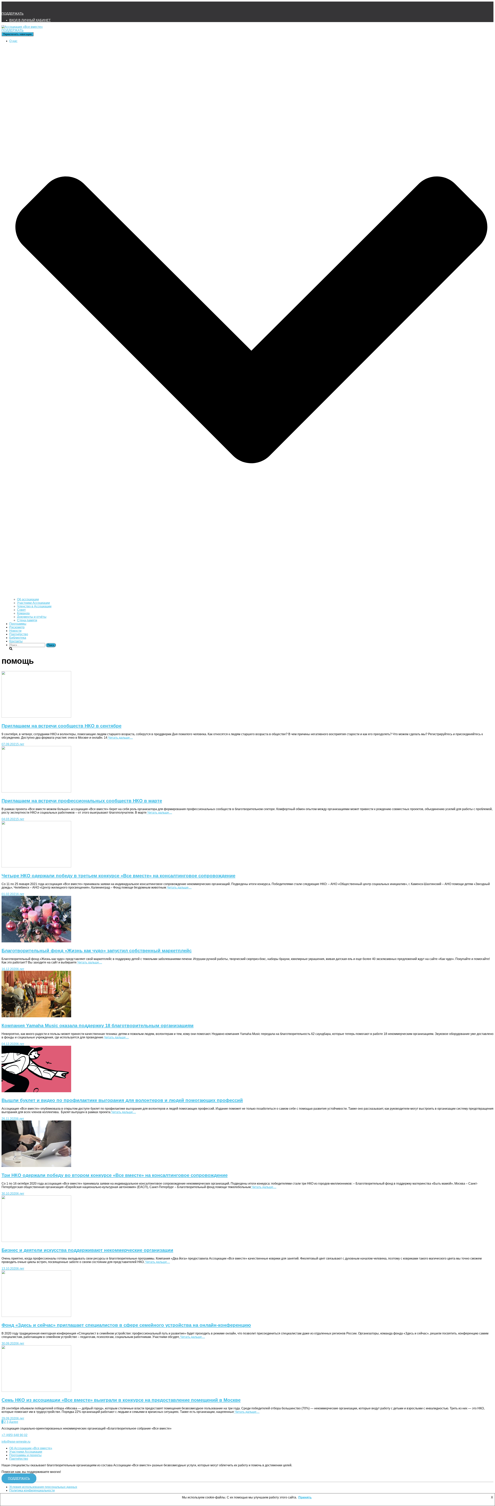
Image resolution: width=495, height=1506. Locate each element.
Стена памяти (27, 620)
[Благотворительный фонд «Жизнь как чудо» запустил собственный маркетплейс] (36, 941)
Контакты (16, 641)
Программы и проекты (25, 1455)
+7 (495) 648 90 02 (14, 1435)
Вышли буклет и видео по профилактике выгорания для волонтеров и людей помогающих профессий (122, 1100)
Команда (23, 613)
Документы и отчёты (31, 616)
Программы (17, 623)
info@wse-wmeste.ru (16, 1441)
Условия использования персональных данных (43, 1487)
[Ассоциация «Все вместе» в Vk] (27, 7)
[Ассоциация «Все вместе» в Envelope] (6, 7)
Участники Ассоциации (33, 602)
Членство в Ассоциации (34, 606)
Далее (13, 1422)
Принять (305, 1497)
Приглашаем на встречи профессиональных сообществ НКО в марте (82, 800)
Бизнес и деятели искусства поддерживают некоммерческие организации (87, 1250)
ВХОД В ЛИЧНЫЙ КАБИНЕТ (30, 20)
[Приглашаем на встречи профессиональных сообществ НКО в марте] (36, 791)
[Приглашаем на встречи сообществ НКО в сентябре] (36, 716)
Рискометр (17, 627)
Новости (15, 630)
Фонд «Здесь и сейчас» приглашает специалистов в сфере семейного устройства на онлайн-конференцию (126, 1325)
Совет (21, 609)
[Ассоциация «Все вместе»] (22, 26)
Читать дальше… (120, 737)
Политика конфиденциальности (32, 1490)
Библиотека (17, 637)
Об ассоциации (28, 599)
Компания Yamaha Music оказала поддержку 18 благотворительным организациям (98, 1025)
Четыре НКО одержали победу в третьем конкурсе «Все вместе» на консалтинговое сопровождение (118, 875)
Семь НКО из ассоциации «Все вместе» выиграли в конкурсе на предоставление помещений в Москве (121, 1400)
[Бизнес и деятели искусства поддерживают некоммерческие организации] (36, 1240)
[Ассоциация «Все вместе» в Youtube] (37, 7)
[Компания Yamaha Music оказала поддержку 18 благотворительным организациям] (36, 1016)
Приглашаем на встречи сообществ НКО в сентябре (61, 725)
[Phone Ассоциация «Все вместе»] (16, 7)
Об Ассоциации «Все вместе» (30, 1448)
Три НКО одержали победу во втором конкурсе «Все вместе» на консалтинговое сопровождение (115, 1175)
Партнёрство (18, 634)
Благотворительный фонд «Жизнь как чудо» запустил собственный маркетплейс (97, 950)
